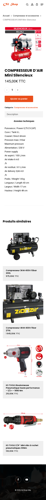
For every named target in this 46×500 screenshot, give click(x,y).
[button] (42, 4)
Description (12, 114)
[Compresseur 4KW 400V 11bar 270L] (23, 303)
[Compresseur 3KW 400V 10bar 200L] (23, 246)
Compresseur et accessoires (26, 16)
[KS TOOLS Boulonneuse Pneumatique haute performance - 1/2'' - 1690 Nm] (23, 361)
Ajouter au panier (19, 98)
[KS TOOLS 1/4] (23, 421)
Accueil (6, 16)
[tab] (24, 114)
